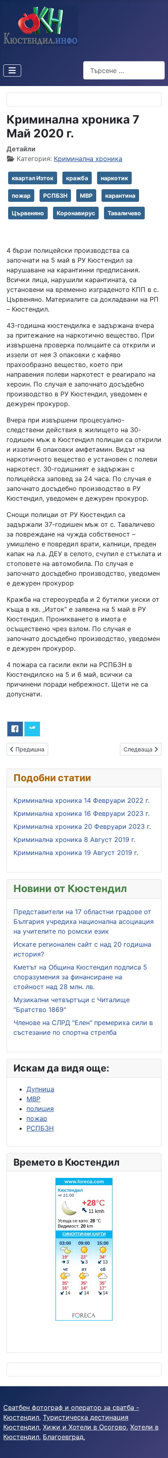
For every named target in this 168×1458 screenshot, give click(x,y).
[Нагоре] (153, 1442)
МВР (86, 195)
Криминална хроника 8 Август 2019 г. (74, 839)
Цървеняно (28, 213)
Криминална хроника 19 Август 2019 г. (75, 852)
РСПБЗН (55, 195)
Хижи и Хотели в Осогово (84, 1427)
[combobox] (124, 70)
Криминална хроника (88, 159)
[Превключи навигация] (12, 70)
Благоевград (63, 1437)
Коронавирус (76, 213)
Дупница (40, 1089)
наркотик (114, 178)
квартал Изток (32, 178)
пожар (21, 195)
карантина (120, 195)
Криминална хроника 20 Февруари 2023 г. (82, 826)
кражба (77, 178)
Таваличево (124, 213)
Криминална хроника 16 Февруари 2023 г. (81, 813)
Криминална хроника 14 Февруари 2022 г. (81, 800)
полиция (40, 1109)
